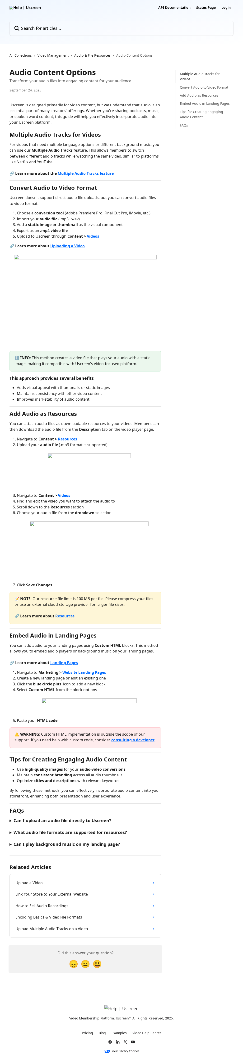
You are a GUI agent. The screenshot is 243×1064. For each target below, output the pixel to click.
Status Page (206, 7)
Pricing (87, 1033)
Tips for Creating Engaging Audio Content (201, 114)
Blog (102, 1033)
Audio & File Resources (92, 55)
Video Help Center (146, 1033)
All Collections (20, 55)
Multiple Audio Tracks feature (86, 173)
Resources (67, 439)
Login (226, 7)
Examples (119, 1033)
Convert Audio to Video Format (204, 87)
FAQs (184, 125)
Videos (93, 236)
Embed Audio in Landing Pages (205, 103)
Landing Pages (64, 662)
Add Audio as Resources (199, 95)
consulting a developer (132, 740)
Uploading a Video (67, 246)
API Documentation (174, 7)
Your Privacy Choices (125, 1051)
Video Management (53, 55)
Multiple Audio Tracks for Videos (200, 76)
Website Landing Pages (84, 672)
